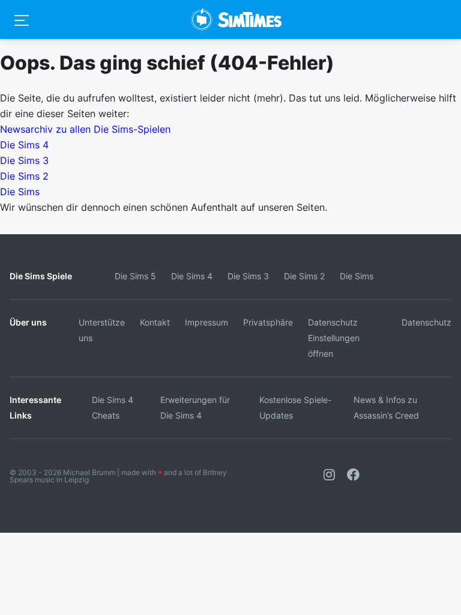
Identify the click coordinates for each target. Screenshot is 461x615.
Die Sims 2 (24, 176)
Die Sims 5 (135, 276)
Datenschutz (426, 322)
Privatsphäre (268, 322)
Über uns (28, 322)
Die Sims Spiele (41, 276)
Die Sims (20, 192)
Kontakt (155, 322)
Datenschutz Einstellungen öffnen (334, 338)
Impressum (206, 322)
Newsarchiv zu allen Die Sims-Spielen (85, 129)
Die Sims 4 (24, 145)
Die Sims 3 (24, 160)
